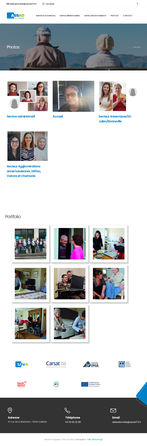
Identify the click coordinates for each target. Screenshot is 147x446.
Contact (128, 15)
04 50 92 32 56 (73, 422)
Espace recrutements (95, 15)
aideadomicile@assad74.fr (23, 3)
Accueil (127, 47)
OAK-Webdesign (95, 439)
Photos (114, 15)
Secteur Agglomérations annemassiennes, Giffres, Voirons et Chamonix (24, 171)
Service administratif (21, 116)
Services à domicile (45, 15)
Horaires (49, 3)
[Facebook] (137, 3)
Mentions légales (53, 439)
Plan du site (68, 439)
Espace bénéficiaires (70, 15)
